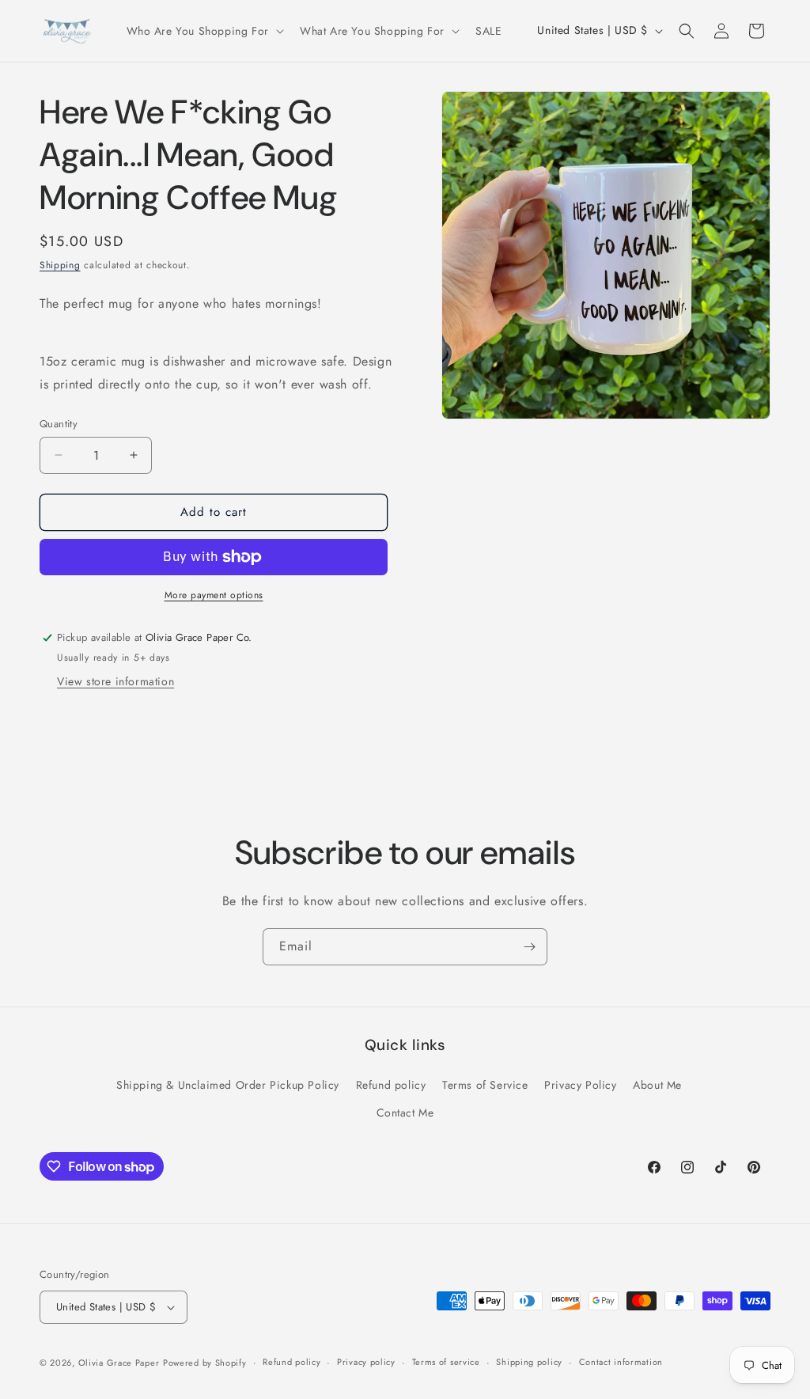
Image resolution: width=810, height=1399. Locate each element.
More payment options (214, 595)
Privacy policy (366, 1361)
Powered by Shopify (205, 1362)
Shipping (60, 265)
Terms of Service (485, 1085)
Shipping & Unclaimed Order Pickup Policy (227, 1085)
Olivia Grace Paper (119, 1362)
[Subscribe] (529, 946)
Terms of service (446, 1361)
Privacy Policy (580, 1085)
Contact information (621, 1361)
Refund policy (391, 1085)
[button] (203, 30)
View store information (115, 681)
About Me (657, 1085)
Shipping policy (529, 1361)
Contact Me (405, 1112)
